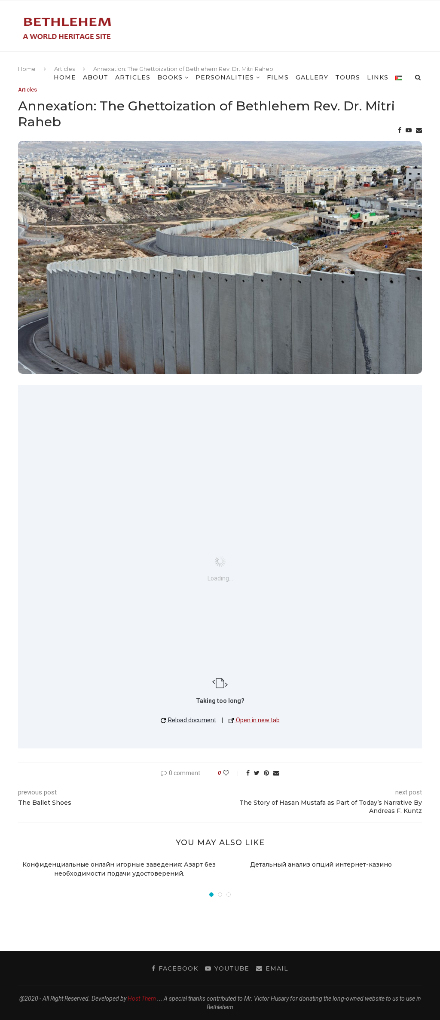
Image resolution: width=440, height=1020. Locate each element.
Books (170, 77)
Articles (132, 77)
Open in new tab (257, 720)
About (95, 77)
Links (377, 77)
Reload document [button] (191, 720)
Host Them (142, 998)
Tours (347, 77)
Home (65, 77)
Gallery (312, 77)
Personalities (225, 77)
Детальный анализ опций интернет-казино (321, 864)
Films (278, 77)
